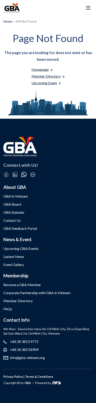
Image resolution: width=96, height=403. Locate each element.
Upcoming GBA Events (21, 248)
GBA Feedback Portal (20, 228)
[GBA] (12, 8)
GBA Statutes (13, 212)
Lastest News (13, 256)
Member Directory (18, 301)
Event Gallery (13, 264)
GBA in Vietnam (15, 196)
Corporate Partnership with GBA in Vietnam (37, 293)
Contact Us (12, 220)
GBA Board (12, 204)
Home (7, 21)
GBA (28, 383)
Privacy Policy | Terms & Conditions (28, 376)
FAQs (7, 309)
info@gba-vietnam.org (27, 357)
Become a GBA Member (22, 285)
